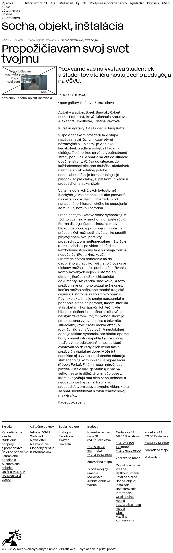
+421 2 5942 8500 (99, 454)
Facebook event (71, 402)
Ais (52, 3)
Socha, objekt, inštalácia (42, 40)
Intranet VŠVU (36, 3)
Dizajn (120, 512)
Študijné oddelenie (15, 452)
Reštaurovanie (126, 489)
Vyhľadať (137, 3)
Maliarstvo (94, 477)
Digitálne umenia (128, 465)
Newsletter (38, 440)
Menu (166, 3)
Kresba (121, 469)
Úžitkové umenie (128, 473)
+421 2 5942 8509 (156, 442)
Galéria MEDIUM (13, 472)
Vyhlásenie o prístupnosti (98, 549)
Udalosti (18, 40)
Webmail (66, 3)
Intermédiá (124, 493)
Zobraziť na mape (99, 462)
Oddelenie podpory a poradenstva (12, 444)
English (153, 3)
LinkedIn (65, 444)
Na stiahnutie (39, 444)
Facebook (66, 436)
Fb (84, 3)
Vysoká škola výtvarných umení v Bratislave (11, 11)
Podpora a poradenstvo (108, 3)
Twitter (64, 440)
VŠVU (5, 40)
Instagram (66, 432)
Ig (77, 3)
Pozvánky (8, 98)
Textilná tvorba (126, 477)
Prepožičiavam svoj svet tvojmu (80, 40)
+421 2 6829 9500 (128, 450)
